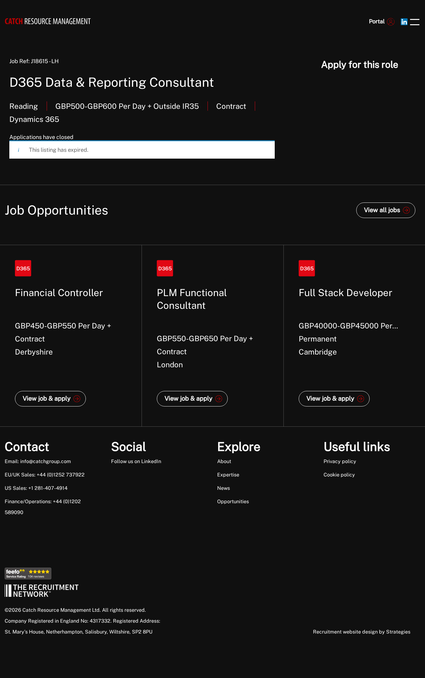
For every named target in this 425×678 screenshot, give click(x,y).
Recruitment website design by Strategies (361, 632)
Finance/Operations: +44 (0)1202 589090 (43, 507)
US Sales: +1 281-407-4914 (36, 488)
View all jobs (382, 210)
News (223, 488)
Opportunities (233, 501)
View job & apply (47, 398)
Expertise (228, 475)
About (224, 461)
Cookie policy (339, 475)
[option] (71, 335)
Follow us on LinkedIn (136, 461)
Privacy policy (340, 461)
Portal (377, 21)
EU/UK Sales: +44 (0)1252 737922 (45, 475)
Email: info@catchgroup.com (38, 461)
